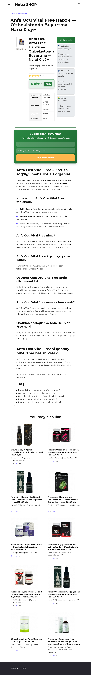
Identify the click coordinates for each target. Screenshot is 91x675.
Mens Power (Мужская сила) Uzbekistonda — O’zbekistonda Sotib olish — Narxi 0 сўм (63, 547)
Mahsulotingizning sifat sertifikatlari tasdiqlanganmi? (41, 396)
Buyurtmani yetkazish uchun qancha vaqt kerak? (40, 402)
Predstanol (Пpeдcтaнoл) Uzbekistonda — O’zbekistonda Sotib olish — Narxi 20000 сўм (63, 499)
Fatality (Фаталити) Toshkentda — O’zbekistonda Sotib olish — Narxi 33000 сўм (63, 452)
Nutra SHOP (26, 4)
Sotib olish (67, 40)
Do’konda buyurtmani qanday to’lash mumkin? (39, 390)
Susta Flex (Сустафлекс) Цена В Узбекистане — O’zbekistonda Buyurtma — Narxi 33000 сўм (26, 594)
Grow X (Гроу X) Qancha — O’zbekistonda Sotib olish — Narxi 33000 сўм (27, 452)
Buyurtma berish (45, 158)
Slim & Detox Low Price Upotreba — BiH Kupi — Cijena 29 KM (26, 640)
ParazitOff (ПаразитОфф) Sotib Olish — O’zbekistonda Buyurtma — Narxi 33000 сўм (26, 499)
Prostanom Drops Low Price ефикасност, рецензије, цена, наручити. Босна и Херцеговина (64, 641)
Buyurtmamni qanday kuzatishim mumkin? (37, 399)
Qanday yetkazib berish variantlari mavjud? (37, 393)
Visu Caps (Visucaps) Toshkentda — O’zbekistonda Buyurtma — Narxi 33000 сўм (26, 547)
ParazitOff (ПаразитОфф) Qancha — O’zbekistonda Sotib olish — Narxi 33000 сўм (64, 594)
